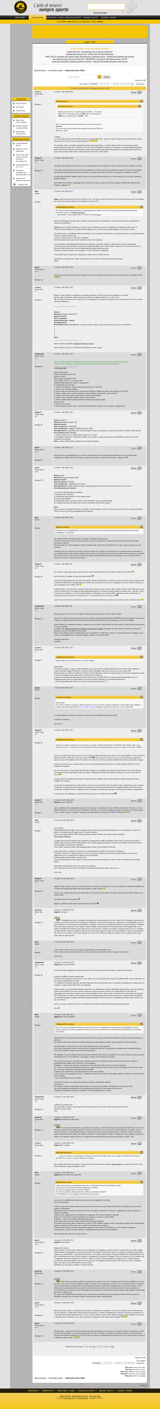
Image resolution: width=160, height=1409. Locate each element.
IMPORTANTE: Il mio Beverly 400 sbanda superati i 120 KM (106, 59)
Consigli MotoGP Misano (22, 144)
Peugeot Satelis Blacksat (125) (76, 54)
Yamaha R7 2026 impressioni (22, 150)
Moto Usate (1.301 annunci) (21, 121)
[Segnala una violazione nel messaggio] (140, 92)
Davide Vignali (83, 1398)
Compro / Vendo (108, 17)
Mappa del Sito (65, 1396)
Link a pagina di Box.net (62, 836)
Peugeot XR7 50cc (73, 52)
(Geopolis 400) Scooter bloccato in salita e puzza (110, 61)
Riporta (133, 92)
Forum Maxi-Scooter (55, 70)
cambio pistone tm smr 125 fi (22, 166)
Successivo (140, 84)
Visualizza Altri (23, 184)
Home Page (20, 17)
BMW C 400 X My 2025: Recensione (101, 54)
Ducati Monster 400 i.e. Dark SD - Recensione (97, 52)
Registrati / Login (55, 17)
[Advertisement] (89, 31)
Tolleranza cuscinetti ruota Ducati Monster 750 (23, 172)
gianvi (91, 344)
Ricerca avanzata (100, 12)
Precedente (93, 84)
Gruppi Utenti (20, 110)
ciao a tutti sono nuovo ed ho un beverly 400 (68, 59)
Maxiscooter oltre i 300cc (75, 70)
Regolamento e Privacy (80, 1396)
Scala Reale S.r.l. (69, 1398)
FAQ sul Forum (21, 103)
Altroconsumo (116, 1164)
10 (132, 84)
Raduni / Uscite (91, 17)
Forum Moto (37, 17)
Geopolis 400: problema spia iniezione (120, 56)
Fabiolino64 (77, 344)
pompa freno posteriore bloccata (23, 179)
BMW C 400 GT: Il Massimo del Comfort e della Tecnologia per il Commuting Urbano (75, 56)
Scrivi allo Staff (94, 1396)
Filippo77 (85, 344)
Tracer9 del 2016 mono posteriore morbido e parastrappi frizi (22, 158)
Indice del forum (40, 70)
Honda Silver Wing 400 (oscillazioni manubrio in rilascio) (71, 61)
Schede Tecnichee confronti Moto (22, 127)
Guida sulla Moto (73, 17)
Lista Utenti (20, 107)
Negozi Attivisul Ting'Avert (20, 133)
